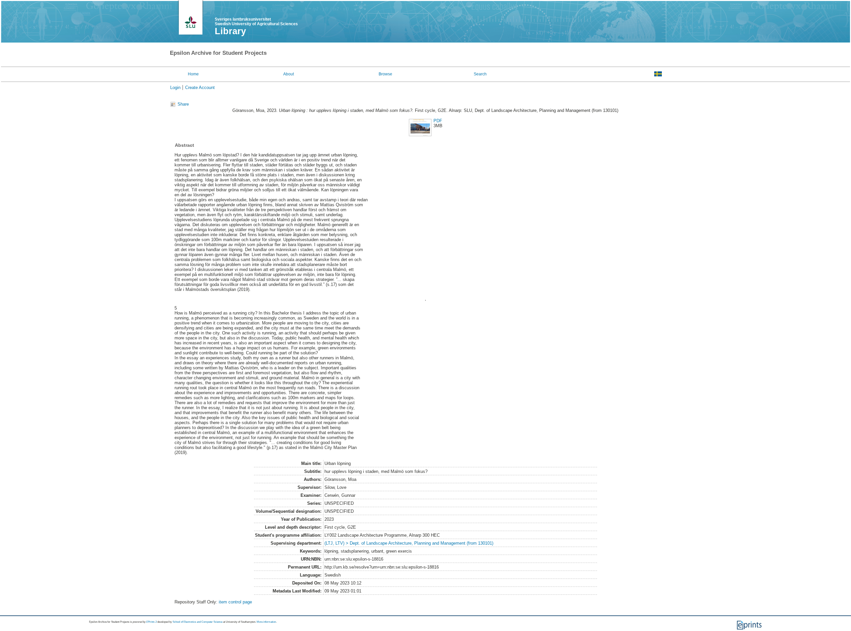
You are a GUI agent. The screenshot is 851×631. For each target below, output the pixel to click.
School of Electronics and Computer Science (197, 621)
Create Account (200, 87)
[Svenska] (658, 73)
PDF (437, 120)
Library (230, 31)
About (288, 74)
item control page (235, 601)
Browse (385, 74)
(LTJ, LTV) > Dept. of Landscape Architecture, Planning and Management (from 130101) (408, 543)
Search (480, 74)
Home (193, 74)
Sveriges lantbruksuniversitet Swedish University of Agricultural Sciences (256, 21)
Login (175, 87)
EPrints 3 (151, 621)
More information (266, 621)
